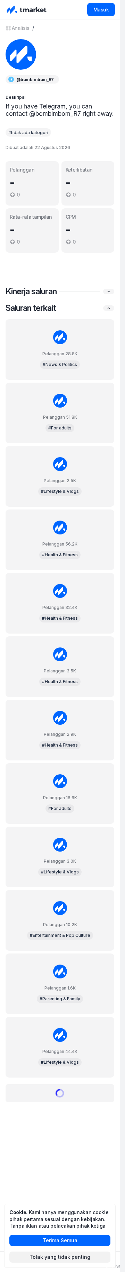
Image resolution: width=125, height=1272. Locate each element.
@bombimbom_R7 (35, 79)
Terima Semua (60, 1240)
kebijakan (92, 1219)
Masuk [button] (101, 9)
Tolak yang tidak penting (60, 1257)
